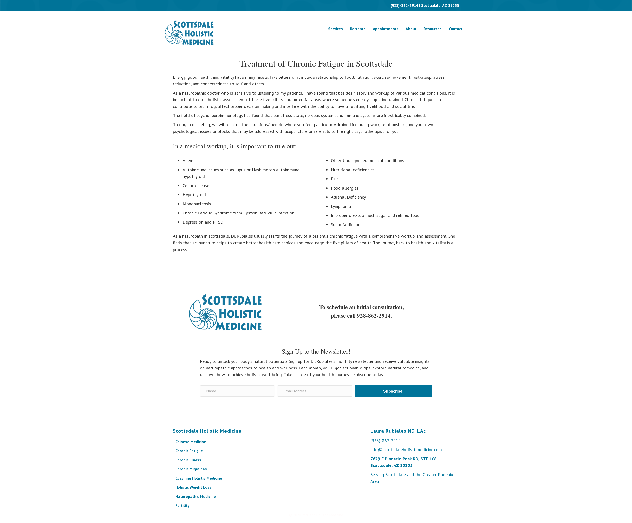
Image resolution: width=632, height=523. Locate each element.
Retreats (358, 28)
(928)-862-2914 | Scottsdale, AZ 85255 (425, 5)
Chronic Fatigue (189, 450)
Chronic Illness (188, 459)
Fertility (182, 505)
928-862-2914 (374, 315)
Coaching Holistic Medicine (198, 478)
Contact (456, 28)
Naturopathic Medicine (195, 496)
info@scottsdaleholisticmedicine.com (406, 449)
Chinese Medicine (190, 441)
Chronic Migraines (191, 468)
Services (335, 28)
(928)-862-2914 (385, 440)
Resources (433, 28)
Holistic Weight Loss (193, 487)
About (411, 28)
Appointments (385, 28)
